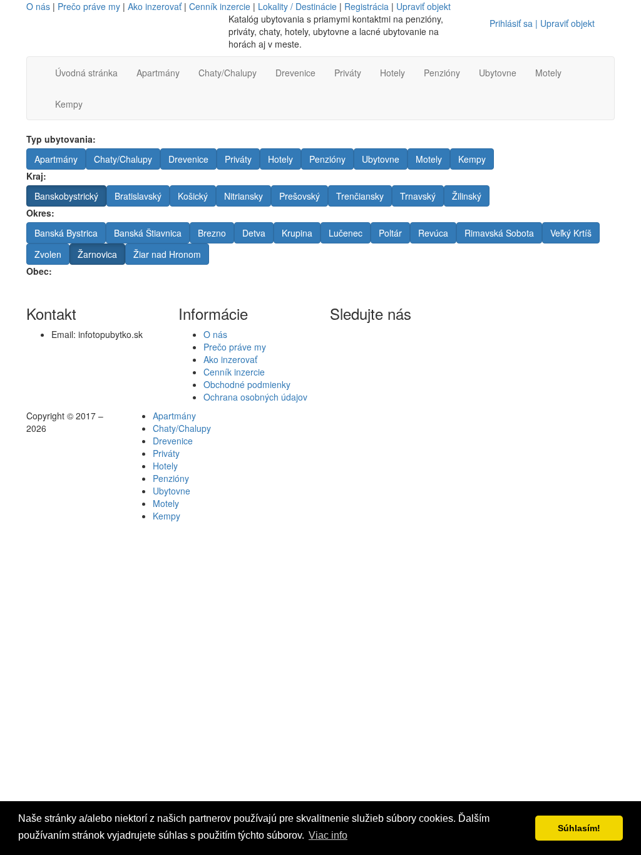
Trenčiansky (360, 196)
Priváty (347, 72)
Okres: (40, 213)
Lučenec (345, 233)
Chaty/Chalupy (227, 72)
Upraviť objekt (423, 6)
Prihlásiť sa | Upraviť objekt (542, 23)
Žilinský (466, 196)
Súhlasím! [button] (579, 828)
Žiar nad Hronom (167, 254)
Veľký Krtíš (571, 233)
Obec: (39, 271)
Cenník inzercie (219, 6)
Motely (548, 72)
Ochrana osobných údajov (255, 397)
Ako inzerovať (155, 6)
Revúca (433, 233)
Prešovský (299, 196)
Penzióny (442, 72)
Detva (253, 233)
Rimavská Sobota (499, 233)
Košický (193, 196)
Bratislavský (138, 196)
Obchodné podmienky (246, 384)
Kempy (69, 104)
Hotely (392, 72)
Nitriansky (243, 196)
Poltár (390, 233)
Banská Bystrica (66, 233)
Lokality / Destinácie (297, 6)
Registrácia (366, 6)
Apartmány (158, 72)
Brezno (212, 233)
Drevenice (295, 72)
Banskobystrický (66, 196)
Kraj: (36, 176)
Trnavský (418, 196)
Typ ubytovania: (61, 139)
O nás (38, 6)
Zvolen (47, 254)
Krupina (297, 233)
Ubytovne (497, 72)
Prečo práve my (89, 6)
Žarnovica (97, 254)
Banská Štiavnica (148, 233)
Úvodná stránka (86, 72)
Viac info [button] (328, 835)
